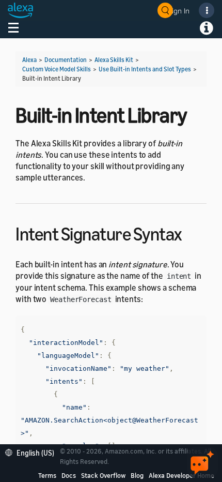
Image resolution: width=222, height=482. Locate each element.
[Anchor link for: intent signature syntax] (191, 232)
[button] (32, 451)
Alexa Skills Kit (113, 60)
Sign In (178, 10)
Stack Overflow (103, 475)
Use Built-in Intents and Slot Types (145, 69)
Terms (47, 475)
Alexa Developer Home (181, 475)
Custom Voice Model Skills (56, 69)
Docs (68, 475)
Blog (137, 475)
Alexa (29, 60)
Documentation (65, 60)
